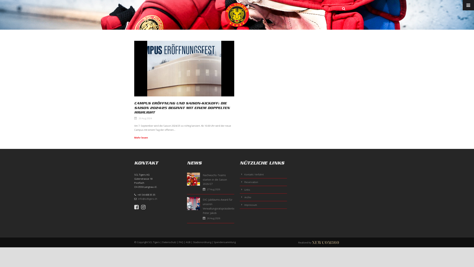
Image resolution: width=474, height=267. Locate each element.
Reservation (251, 182)
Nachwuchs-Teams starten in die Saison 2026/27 (215, 179)
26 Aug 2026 (213, 218)
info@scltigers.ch (147, 198)
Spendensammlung (225, 242)
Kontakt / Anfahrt (254, 174)
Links (247, 189)
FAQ (181, 242)
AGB (188, 242)
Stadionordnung (202, 242)
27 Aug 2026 (213, 189)
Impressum (250, 205)
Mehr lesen (141, 137)
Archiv (247, 197)
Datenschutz (169, 242)
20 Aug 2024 (145, 118)
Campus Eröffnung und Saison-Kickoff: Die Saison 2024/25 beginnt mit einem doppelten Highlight (182, 107)
